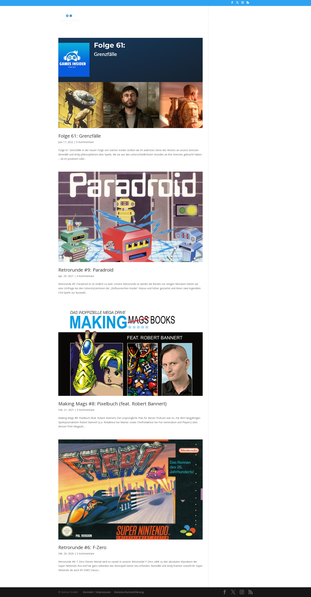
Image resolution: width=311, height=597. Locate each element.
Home (111, 17)
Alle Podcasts (129, 17)
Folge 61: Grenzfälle (79, 136)
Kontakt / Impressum (97, 592)
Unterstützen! (206, 17)
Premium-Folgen (158, 17)
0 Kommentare (85, 142)
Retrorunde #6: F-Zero (82, 547)
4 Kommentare (85, 276)
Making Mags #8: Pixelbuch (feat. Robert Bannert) (112, 403)
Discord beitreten (232, 17)
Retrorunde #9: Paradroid (85, 270)
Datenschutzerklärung (129, 592)
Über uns (184, 17)
